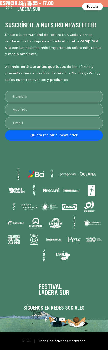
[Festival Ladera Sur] (29, 7)
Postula (92, 6)
